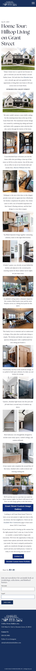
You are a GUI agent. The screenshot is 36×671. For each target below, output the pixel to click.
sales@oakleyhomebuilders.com (11, 642)
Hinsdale (26, 77)
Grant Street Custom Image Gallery (18, 507)
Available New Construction (12, 522)
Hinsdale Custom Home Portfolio (18, 561)
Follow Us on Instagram (8, 639)
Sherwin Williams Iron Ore (22, 167)
